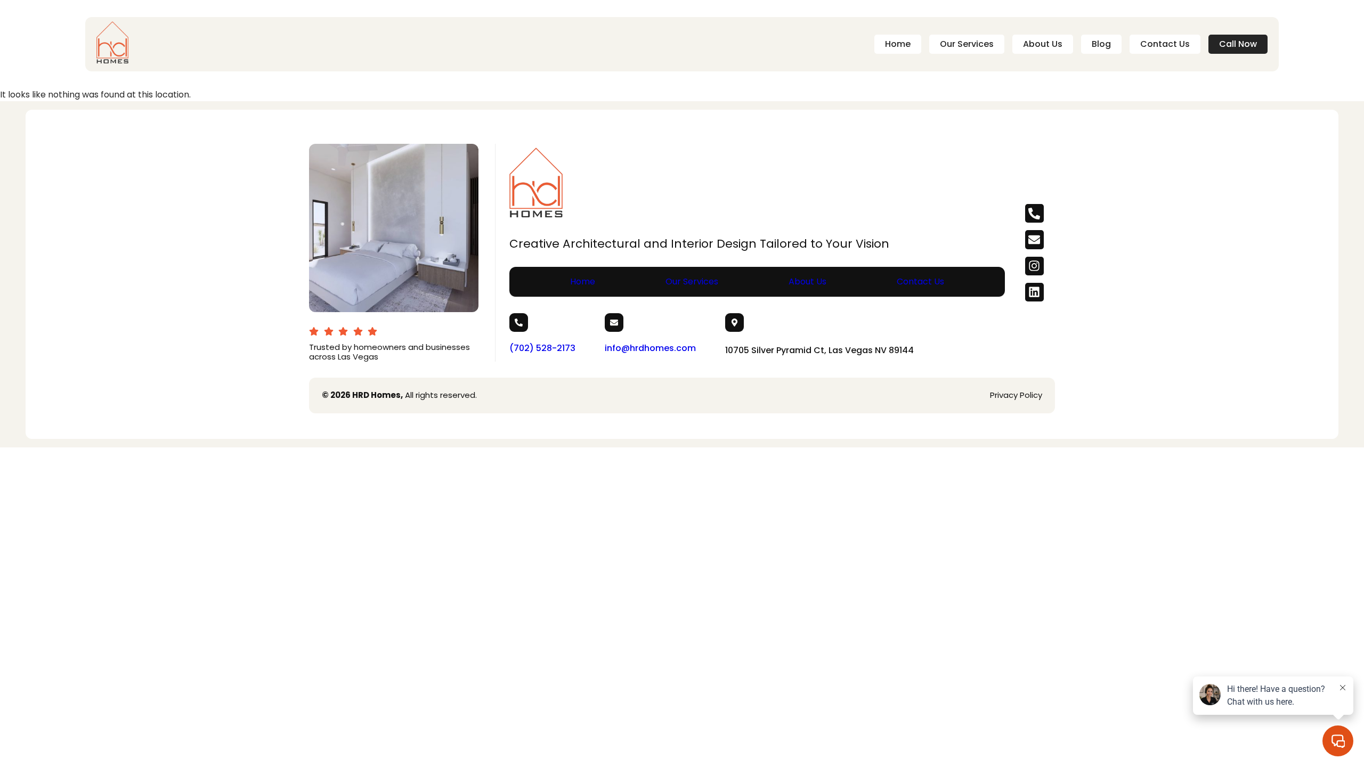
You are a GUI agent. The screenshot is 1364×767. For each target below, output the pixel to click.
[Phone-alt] (1034, 213)
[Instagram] (1034, 266)
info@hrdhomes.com (650, 348)
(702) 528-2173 (542, 348)
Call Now (1238, 44)
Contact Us (1165, 44)
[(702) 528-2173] (518, 322)
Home (898, 44)
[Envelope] (1034, 239)
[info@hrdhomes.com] (614, 322)
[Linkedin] (1034, 292)
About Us (1042, 44)
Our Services (967, 44)
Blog (1101, 44)
